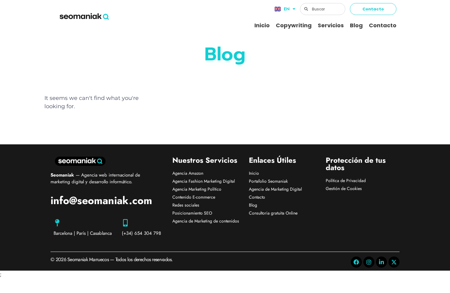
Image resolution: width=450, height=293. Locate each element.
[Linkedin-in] (381, 262)
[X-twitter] (393, 262)
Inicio (262, 25)
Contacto (382, 25)
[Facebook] (356, 262)
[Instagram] (368, 262)
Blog (356, 25)
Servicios (331, 25)
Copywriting (294, 25)
